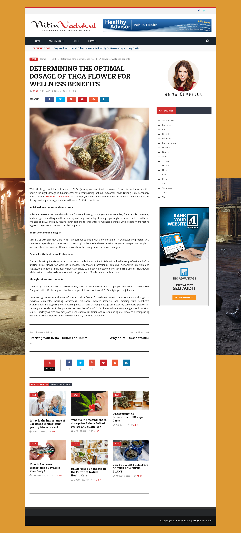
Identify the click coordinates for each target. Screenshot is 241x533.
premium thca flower (57, 196)
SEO (164, 183)
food (76, 40)
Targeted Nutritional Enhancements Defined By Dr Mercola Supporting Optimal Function (102, 48)
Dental (165, 133)
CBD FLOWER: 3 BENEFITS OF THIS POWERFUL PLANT (130, 468)
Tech (164, 192)
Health (33, 59)
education (167, 138)
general (166, 161)
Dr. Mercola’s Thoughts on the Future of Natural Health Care (88, 472)
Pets (164, 179)
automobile (56, 40)
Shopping (167, 188)
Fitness (165, 152)
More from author (60, 384)
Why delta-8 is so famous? (129, 338)
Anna (35, 91)
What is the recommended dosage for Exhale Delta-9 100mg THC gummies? (89, 423)
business (166, 124)
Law (164, 174)
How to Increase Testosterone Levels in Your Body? (45, 468)
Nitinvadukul (184, 520)
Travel (92, 40)
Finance (166, 147)
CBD (164, 129)
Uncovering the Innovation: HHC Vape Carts (128, 417)
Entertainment (169, 142)
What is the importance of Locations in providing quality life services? (47, 424)
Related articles (39, 384)
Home (36, 40)
